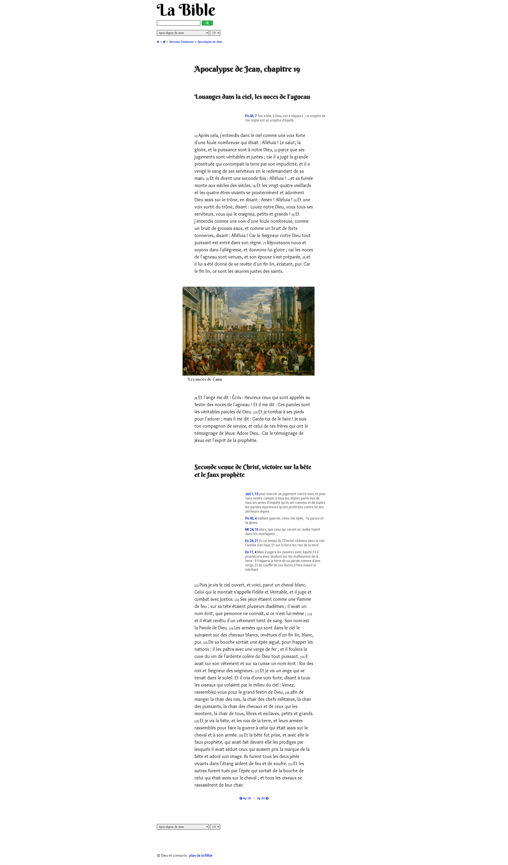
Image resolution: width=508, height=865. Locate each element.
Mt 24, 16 (252, 529)
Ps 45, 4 (251, 518)
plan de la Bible (200, 855)
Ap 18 (246, 798)
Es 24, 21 (252, 541)
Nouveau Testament (181, 41)
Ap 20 (261, 798)
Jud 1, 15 (252, 494)
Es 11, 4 (251, 552)
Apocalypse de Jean (209, 41)
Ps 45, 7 (251, 116)
